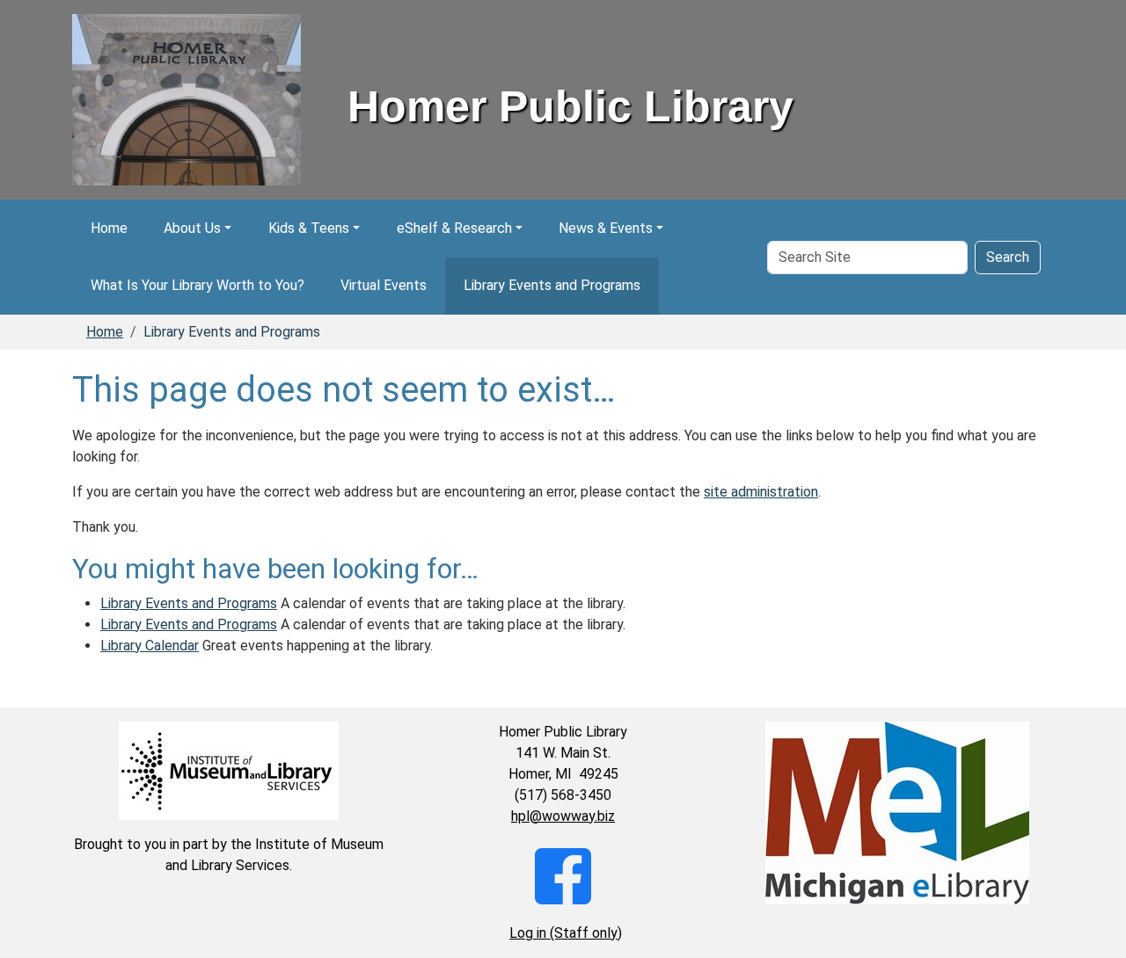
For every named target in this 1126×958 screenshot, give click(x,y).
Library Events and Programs (552, 285)
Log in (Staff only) (565, 933)
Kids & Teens (308, 228)
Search (1007, 257)
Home (109, 228)
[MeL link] (897, 813)
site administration (761, 491)
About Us (192, 228)
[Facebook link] (563, 875)
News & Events (606, 228)
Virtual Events (383, 285)
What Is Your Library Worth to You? (197, 285)
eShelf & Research (454, 228)
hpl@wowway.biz (563, 816)
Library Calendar (149, 645)
